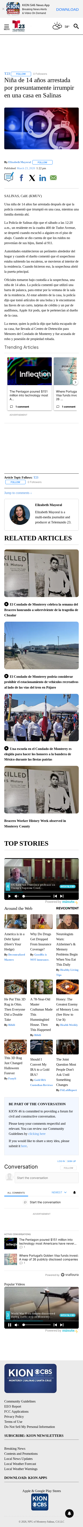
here (24, 1146)
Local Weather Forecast (20, 1464)
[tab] (16, 1192)
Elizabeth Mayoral (19, 162)
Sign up (71, 1161)
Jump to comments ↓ (18, 493)
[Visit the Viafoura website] (70, 1275)
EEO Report (12, 1406)
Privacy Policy (14, 1416)
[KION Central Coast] (21, 26)
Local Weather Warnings (20, 1469)
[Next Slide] (75, 382)
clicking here (37, 1134)
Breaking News (14, 1448)
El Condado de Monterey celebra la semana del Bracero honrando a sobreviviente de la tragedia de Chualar (41, 610)
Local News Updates (18, 1459)
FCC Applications (16, 1411)
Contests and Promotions (21, 1453)
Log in (61, 1161)
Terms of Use (13, 1421)
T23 (35, 477)
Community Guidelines (20, 1401)
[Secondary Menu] (9, 26)
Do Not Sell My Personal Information (29, 1427)
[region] (41, 1219)
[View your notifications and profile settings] (74, 1192)
